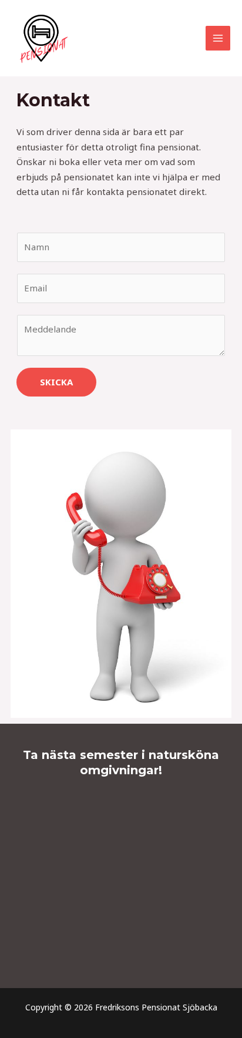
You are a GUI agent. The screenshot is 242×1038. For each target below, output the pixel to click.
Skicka (56, 382)
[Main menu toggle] (218, 38)
